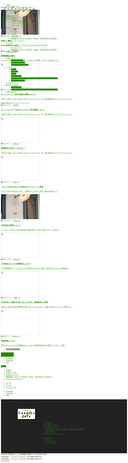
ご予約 (7, 355)
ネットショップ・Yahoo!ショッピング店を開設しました (23, 110)
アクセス (9, 43)
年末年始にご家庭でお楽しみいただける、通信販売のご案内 (24, 302)
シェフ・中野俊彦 (18, 23)
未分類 (15, 105)
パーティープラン (18, 41)
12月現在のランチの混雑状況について (16, 264)
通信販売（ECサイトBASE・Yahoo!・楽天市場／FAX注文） (34, 38)
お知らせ (9, 16)
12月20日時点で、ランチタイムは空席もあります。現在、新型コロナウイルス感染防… (35, 268)
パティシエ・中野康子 (19, 25)
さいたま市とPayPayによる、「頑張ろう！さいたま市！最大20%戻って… (29, 191)
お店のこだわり (17, 20)
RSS (7, 362)
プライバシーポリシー (15, 379)
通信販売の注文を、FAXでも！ (13, 148)
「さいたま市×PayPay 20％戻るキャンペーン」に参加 (22, 187)
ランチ (13, 29)
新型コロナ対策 (12, 45)
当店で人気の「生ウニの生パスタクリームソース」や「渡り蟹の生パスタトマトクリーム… (37, 99)
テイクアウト (16, 36)
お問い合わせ (11, 52)
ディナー (14, 32)
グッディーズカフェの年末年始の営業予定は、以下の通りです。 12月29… (30, 230)
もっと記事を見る (13, 349)
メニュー (9, 27)
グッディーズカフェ (19, 457)
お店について (11, 18)
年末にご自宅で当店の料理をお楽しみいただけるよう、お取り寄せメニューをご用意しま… (37, 307)
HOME (8, 370)
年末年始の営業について (10, 225)
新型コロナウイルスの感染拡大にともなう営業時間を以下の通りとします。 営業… (33, 345)
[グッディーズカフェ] (18, 8)
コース (13, 34)
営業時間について (8, 341)
